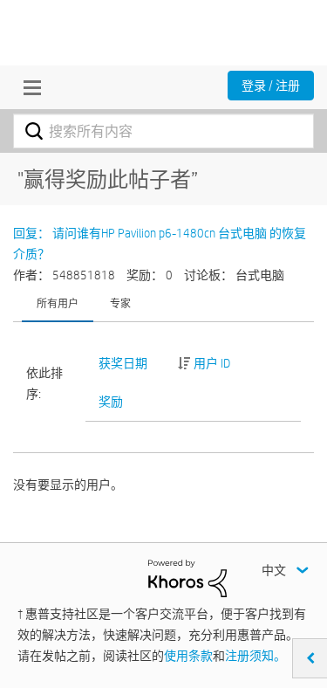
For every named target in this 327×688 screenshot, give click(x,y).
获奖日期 (123, 363)
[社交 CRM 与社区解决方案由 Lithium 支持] (187, 577)
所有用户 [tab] (57, 303)
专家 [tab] (120, 303)
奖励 (111, 401)
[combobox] (163, 131)
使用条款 (188, 656)
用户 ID (212, 363)
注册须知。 (255, 656)
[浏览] (28, 87)
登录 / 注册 (271, 85)
